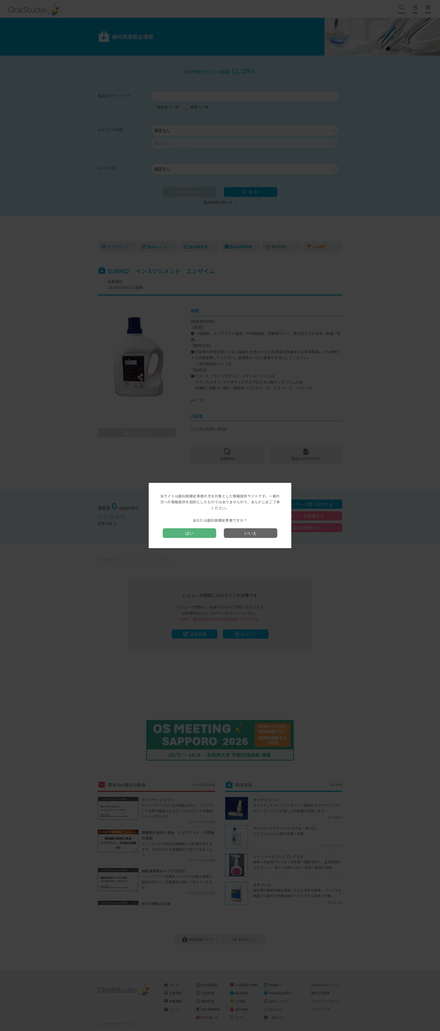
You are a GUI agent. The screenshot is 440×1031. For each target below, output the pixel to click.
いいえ (250, 533)
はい (189, 533)
